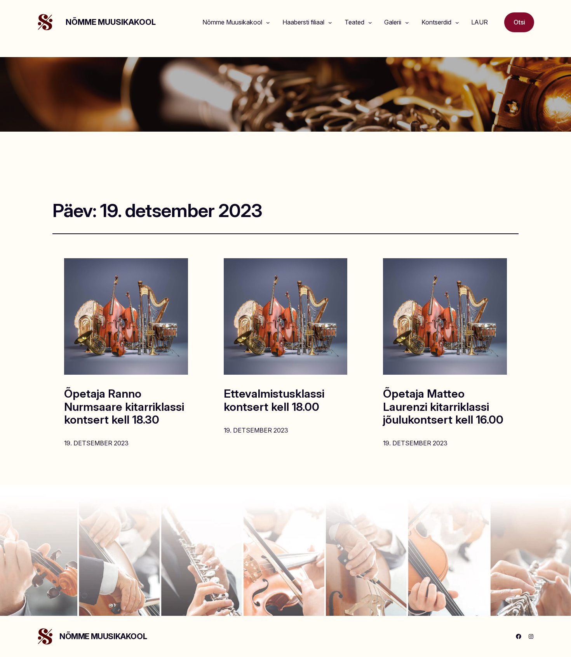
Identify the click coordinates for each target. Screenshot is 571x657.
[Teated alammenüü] (370, 22)
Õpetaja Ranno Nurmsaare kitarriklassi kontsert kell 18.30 (124, 406)
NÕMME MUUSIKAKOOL (111, 22)
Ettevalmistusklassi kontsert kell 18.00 (274, 400)
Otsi (519, 22)
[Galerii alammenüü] (407, 22)
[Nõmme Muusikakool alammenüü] (268, 22)
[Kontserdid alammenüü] (457, 22)
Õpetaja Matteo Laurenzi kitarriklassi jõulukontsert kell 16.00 (443, 406)
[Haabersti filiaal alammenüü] (330, 22)
